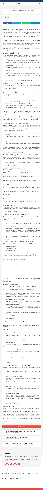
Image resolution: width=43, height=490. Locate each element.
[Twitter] (8, 464)
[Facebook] (6, 464)
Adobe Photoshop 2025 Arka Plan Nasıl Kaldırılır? (16, 437)
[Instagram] (11, 464)
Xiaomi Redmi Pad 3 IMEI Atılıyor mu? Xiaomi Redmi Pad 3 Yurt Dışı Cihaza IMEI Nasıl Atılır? (20, 481)
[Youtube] (14, 464)
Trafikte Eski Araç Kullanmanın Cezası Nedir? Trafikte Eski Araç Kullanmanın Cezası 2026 (19, 476)
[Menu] (3, 3)
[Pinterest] (19, 464)
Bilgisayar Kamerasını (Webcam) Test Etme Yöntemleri (13, 478)
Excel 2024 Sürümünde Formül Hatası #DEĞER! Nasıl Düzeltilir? (19, 443)
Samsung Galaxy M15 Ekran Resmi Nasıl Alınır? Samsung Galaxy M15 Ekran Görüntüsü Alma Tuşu (21, 473)
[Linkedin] (16, 464)
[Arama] (40, 3)
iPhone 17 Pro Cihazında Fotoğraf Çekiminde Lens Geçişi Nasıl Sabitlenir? (21, 431)
